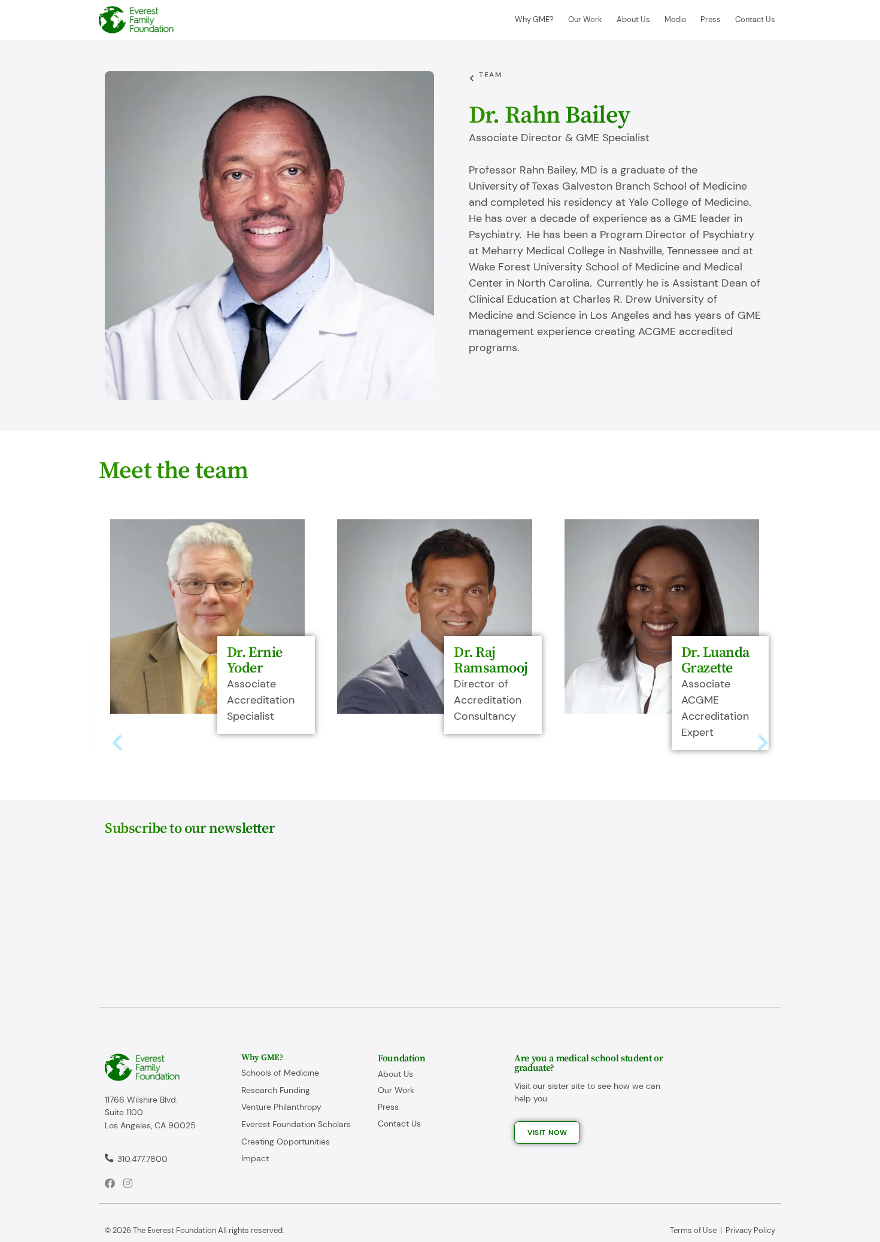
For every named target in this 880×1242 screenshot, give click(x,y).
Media (675, 19)
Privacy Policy (750, 1230)
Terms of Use (693, 1230)
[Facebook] (110, 1183)
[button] (117, 742)
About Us (633, 19)
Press (710, 19)
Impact (255, 1158)
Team (490, 75)
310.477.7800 (142, 1158)
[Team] (472, 78)
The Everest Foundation (174, 1230)
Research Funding (275, 1090)
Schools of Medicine (280, 1072)
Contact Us (755, 19)
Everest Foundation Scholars (296, 1124)
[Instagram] (128, 1183)
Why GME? (534, 19)
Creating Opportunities (285, 1141)
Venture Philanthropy (281, 1106)
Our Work (585, 19)
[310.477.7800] (109, 1159)
